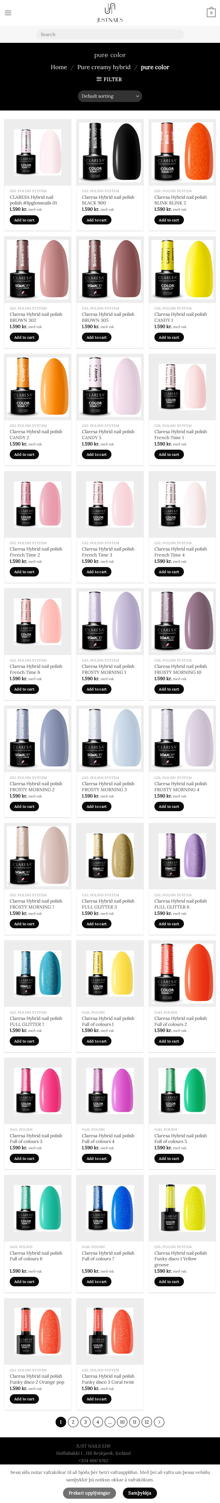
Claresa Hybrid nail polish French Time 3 (108, 552)
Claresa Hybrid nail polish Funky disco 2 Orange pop (37, 1379)
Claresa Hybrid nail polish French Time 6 (36, 669)
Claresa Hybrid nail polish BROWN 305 (108, 317)
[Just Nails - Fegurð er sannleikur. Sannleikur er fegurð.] (110, 13)
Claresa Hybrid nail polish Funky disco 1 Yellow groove (180, 1258)
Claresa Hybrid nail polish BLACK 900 (108, 200)
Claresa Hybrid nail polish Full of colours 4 (108, 1138)
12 (147, 1422)
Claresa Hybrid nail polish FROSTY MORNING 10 (180, 669)
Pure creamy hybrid (104, 67)
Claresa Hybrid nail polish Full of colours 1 (108, 1021)
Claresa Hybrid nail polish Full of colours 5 (180, 1138)
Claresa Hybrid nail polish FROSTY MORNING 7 (36, 904)
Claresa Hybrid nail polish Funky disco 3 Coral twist (108, 1379)
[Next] (159, 1422)
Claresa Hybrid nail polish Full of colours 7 (108, 1256)
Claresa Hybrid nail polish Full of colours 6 (36, 1256)
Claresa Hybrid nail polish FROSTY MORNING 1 (108, 669)
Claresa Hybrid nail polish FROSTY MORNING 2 (36, 786)
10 (122, 1422)
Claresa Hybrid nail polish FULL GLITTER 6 (180, 904)
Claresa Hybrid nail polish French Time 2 (36, 552)
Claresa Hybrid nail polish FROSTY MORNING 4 (180, 786)
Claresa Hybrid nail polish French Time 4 (180, 552)
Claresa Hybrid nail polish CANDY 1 (180, 317)
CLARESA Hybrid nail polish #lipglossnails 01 (33, 200)
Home (59, 67)
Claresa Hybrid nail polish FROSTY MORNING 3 (108, 786)
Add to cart (24, 220)
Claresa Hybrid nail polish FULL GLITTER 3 (108, 904)
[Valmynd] (8, 12)
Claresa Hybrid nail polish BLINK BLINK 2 (180, 200)
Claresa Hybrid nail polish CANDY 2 (36, 434)
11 (134, 1422)
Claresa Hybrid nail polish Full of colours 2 (180, 1021)
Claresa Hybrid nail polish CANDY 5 (108, 434)
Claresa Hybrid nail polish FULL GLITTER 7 (36, 1021)
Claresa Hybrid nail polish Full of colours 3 (36, 1138)
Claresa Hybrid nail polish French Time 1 (180, 434)
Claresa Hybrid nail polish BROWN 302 (36, 317)
